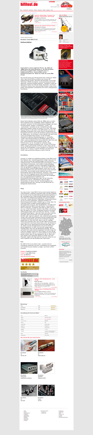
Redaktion (26, 414)
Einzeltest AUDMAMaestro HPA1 (42, 376)
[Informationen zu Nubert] (66, 194)
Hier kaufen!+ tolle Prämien (69, 9)
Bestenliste (31, 10)
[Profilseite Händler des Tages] (66, 246)
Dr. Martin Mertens (65, 39)
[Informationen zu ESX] (61, 187)
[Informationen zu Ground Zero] (61, 189)
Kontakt (60, 416)
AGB (60, 413)
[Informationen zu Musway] (61, 194)
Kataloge (25, 417)
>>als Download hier (63, 32)
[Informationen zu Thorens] (71, 197)
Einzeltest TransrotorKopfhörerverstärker (26, 376)
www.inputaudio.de (48, 319)
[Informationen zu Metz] (71, 192)
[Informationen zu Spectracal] (66, 197)
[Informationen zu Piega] (71, 194)
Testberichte (25, 10)
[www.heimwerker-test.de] (71, 208)
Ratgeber (48, 10)
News (21, 10)
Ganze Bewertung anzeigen (28, 256)
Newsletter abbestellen (64, 261)
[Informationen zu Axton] (71, 182)
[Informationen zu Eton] (66, 187)
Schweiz (62, 236)
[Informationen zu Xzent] (66, 199)
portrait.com (44, 413)
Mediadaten (61, 412)
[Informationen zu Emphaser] (71, 184)
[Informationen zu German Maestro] (71, 187)
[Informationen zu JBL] (61, 192)
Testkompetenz (27, 413)
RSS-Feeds (26, 418)
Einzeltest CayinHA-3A (40, 399)
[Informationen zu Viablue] (61, 199)
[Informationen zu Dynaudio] (66, 184)
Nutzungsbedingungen (63, 417)
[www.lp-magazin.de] (61, 213)
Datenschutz (61, 414)
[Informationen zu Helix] (66, 189)
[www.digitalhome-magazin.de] (61, 208)
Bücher (25, 412)
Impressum (61, 410)
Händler (44, 10)
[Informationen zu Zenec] (71, 199)
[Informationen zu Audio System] (66, 182)
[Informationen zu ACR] (61, 182)
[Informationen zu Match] (66, 192)
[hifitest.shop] (65, 213)
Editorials (26, 420)
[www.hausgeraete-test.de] (66, 208)
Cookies (60, 415)
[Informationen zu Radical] (61, 197)
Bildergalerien (26, 416)
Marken (35, 10)
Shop (52, 10)
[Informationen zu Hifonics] (71, 189)
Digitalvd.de (44, 412)
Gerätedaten (26, 415)
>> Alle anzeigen (54, 22)
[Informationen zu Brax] (61, 184)
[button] (57, 105)
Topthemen (26, 419)
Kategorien (40, 10)
